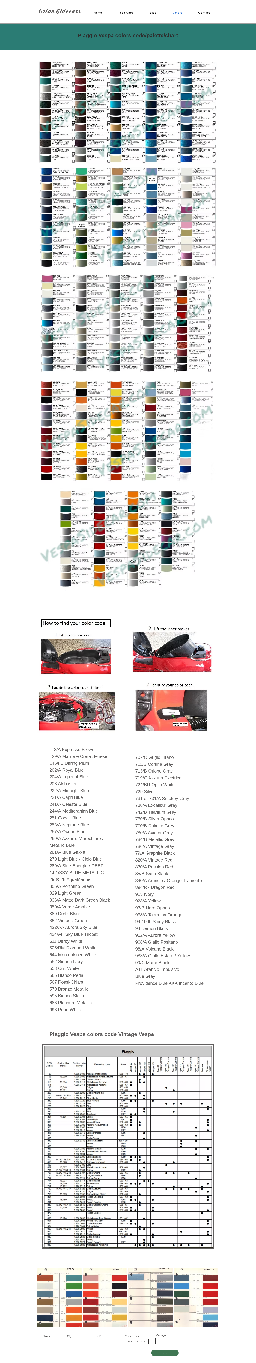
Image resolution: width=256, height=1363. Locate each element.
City (69, 1336)
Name (46, 1336)
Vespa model (132, 1336)
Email (96, 1336)
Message (161, 1335)
